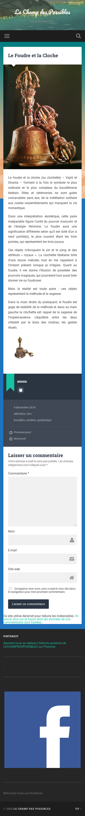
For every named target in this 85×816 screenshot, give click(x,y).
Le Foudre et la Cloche (33, 55)
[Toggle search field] (78, 36)
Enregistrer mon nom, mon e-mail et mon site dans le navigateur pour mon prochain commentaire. (42, 590)
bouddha (19, 420)
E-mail (12, 550)
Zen (29, 413)
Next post (20, 438)
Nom (11, 531)
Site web (14, 569)
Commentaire (18, 473)
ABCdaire (20, 413)
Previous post (22, 432)
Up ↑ (78, 808)
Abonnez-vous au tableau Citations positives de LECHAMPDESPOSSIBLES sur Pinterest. (34, 644)
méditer (31, 420)
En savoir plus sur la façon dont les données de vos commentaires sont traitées (41, 619)
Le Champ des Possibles (42, 12)
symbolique (44, 420)
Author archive (20, 390)
